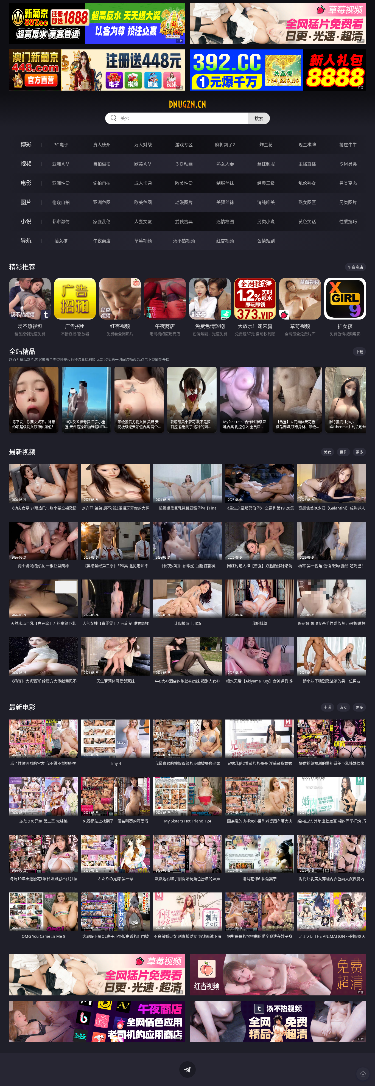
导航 (26, 240)
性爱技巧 (348, 222)
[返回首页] (363, 1074)
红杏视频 (225, 241)
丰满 (327, 707)
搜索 (258, 118)
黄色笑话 (307, 222)
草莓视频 (143, 241)
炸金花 (266, 145)
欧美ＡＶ (143, 164)
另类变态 (348, 183)
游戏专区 (184, 145)
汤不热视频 (184, 241)
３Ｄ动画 (184, 164)
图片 (26, 202)
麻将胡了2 (225, 145)
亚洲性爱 (61, 183)
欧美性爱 (184, 183)
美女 (327, 452)
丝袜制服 (266, 164)
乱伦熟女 (307, 183)
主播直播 (307, 164)
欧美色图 (143, 202)
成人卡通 (143, 183)
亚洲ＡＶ (61, 164)
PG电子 (61, 145)
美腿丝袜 (225, 202)
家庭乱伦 (102, 222)
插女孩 (61, 241)
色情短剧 (266, 241)
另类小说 (266, 222)
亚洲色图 (102, 202)
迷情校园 (225, 222)
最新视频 (22, 451)
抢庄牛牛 (348, 145)
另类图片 (348, 202)
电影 (26, 183)
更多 (359, 452)
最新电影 (22, 707)
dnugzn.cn (187, 104)
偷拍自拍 (102, 183)
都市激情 (61, 222)
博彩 (26, 144)
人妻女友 (143, 222)
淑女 (343, 707)
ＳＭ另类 (348, 164)
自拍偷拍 (102, 164)
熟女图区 (307, 202)
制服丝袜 (225, 183)
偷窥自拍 (61, 202)
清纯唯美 (266, 202)
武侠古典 (184, 222)
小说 (26, 221)
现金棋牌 (307, 145)
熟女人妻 (225, 164)
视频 (26, 163)
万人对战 (143, 145)
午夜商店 (102, 241)
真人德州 (102, 145)
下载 (359, 351)
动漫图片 (184, 202)
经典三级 (266, 183)
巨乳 (343, 452)
